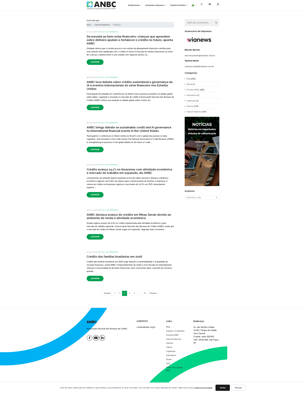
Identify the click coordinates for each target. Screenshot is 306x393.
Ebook (189, 84)
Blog (189, 79)
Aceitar (223, 388)
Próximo (153, 293)
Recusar (238, 388)
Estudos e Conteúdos (175, 331)
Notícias (190, 106)
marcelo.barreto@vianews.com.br (200, 55)
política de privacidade (203, 388)
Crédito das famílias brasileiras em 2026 (114, 256)
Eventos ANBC (193, 90)
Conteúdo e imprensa (154, 5)
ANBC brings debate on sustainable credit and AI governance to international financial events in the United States (129, 129)
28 (145, 293)
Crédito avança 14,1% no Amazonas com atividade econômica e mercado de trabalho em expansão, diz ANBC (129, 171)
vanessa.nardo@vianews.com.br (199, 66)
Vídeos (169, 347)
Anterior (107, 293)
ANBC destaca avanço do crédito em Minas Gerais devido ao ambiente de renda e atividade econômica (129, 216)
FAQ (168, 363)
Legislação (191, 101)
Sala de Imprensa (109, 32)
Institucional (133, 5)
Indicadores (192, 95)
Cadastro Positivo (178, 5)
